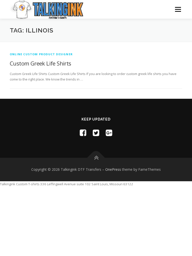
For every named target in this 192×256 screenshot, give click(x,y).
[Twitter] (96, 133)
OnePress (113, 169)
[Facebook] (83, 133)
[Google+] (109, 133)
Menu (178, 9)
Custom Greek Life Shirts (40, 63)
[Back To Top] (96, 158)
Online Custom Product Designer (41, 54)
